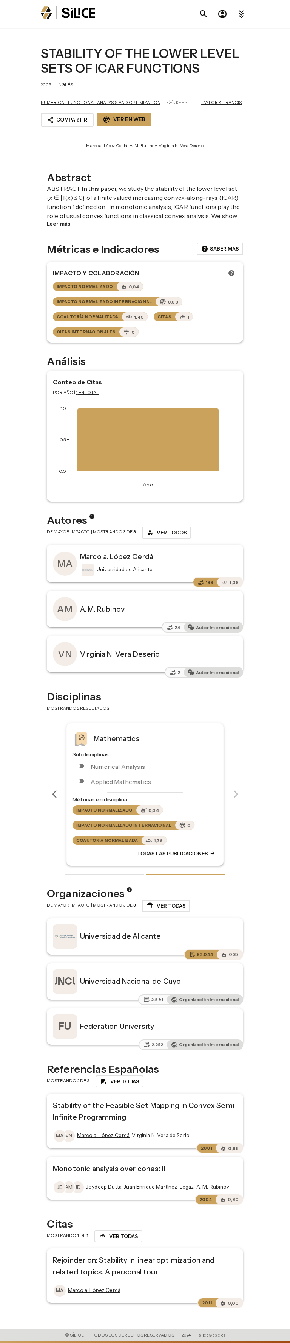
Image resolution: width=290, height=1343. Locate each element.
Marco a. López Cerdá (106, 145)
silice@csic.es (212, 1335)
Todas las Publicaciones (176, 853)
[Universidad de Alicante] (87, 570)
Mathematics (117, 738)
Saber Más (220, 249)
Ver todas (166, 905)
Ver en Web (124, 119)
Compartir (67, 120)
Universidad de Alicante (120, 936)
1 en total (87, 392)
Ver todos (166, 532)
